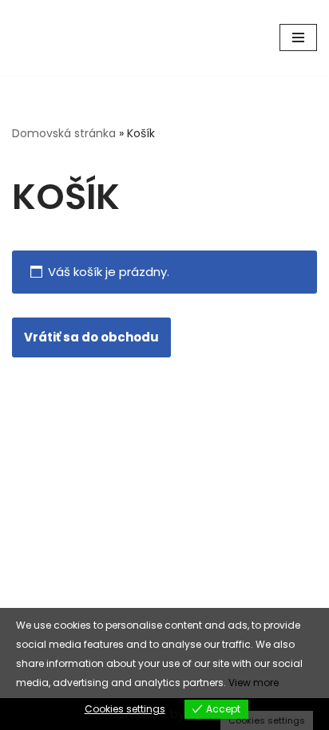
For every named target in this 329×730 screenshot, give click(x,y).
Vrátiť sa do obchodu (91, 337)
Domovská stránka (64, 133)
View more (253, 682)
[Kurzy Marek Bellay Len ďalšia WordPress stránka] (60, 38)
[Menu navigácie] (298, 37)
